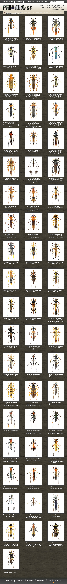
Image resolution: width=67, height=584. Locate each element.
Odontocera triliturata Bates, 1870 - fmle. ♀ (56, 347)
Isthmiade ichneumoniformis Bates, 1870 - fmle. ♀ (55, 208)
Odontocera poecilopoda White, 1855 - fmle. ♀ (33, 319)
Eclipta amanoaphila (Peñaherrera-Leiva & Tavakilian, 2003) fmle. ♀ (33, 96)
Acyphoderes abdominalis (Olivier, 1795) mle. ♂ (55, 39)
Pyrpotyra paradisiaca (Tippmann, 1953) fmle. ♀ (11, 487)
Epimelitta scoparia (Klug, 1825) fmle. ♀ (11, 179)
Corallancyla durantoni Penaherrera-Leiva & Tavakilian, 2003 (11, 96)
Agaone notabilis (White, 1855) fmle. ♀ (11, 67)
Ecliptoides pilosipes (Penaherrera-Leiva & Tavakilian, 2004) (11, 152)
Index (45, 1)
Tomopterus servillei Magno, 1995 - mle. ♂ (11, 571)
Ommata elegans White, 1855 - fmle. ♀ (33, 375)
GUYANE (37, 12)
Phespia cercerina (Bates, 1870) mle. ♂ (55, 403)
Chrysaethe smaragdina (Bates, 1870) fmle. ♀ (56, 67)
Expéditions (30, 580)
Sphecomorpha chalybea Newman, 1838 (56, 515)
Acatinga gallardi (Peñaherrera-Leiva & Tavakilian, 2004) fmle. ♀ (11, 40)
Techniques (37, 1)
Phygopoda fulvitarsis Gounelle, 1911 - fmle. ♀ (11, 431)
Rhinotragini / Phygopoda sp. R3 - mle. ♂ (11, 515)
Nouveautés (19, 1)
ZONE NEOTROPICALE (29, 12)
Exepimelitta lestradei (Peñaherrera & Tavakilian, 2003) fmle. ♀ (55, 180)
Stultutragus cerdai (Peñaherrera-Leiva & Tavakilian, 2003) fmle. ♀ (11, 545)
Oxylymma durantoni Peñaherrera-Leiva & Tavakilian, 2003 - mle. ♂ (11, 404)
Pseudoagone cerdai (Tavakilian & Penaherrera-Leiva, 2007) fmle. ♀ (56, 460)
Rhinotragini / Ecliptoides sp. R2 (56, 487)
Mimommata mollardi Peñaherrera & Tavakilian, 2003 (11, 236)
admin (43, 582)
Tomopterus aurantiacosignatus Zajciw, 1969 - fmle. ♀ (55, 544)
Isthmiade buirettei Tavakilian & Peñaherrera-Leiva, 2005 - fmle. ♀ (33, 208)
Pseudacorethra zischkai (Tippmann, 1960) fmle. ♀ (33, 459)
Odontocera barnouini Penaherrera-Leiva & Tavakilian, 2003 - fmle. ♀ (56, 236)
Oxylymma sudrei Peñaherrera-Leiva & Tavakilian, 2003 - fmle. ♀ (33, 404)
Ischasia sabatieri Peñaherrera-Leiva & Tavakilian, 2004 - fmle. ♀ (11, 208)
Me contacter (58, 580)
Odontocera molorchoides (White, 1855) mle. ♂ (33, 291)
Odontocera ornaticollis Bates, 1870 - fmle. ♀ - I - (55, 292)
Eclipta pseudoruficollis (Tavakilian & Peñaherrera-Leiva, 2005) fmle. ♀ (11, 124)
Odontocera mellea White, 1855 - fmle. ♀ (11, 291)
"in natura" (28, 1)
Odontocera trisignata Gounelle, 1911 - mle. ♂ (11, 375)
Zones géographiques (8, 1)
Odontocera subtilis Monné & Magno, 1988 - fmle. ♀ (33, 348)
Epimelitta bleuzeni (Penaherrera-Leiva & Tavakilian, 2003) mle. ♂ (56, 152)
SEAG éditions (9, 580)
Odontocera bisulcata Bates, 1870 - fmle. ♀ (11, 263)
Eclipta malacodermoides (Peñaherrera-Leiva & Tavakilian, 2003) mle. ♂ (56, 96)
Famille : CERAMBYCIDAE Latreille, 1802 (14, 12)
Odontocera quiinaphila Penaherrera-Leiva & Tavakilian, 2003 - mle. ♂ (55, 320)
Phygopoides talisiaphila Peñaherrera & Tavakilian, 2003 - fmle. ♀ (11, 460)
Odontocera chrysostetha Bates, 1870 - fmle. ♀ (33, 263)
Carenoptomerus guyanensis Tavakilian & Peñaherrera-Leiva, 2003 (33, 68)
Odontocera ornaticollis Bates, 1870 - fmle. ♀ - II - (11, 320)
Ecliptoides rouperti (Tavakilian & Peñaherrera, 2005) (33, 152)
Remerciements (40, 580)
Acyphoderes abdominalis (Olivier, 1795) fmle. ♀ (33, 39)
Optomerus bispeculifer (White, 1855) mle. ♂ (56, 375)
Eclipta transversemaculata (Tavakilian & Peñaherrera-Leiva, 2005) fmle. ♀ (33, 124)
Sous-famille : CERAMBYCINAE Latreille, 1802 (49, 12)
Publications (20, 580)
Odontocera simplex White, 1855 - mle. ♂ (11, 347)
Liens (49, 580)
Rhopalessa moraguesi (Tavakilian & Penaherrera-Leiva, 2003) (33, 516)
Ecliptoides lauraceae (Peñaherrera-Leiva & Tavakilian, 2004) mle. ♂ (56, 124)
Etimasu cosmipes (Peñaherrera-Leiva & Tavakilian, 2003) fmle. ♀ (33, 180)
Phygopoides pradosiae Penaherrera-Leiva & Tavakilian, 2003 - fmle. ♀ (33, 432)
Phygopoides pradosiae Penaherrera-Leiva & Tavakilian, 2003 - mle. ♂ (55, 432)
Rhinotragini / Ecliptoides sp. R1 (33, 487)
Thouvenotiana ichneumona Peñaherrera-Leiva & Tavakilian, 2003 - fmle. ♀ (33, 545)
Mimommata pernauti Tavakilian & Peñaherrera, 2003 (33, 236)
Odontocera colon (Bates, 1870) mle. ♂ (56, 263)
